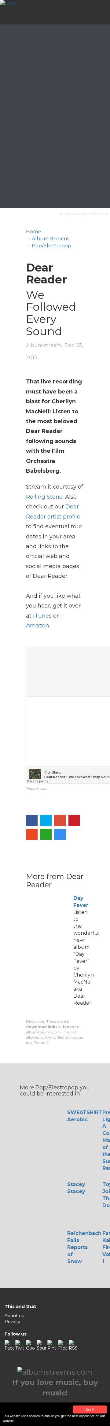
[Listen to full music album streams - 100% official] (9, 12)
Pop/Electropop (51, 246)
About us (14, 1315)
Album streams (50, 239)
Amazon (37, 625)
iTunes (42, 615)
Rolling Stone (44, 496)
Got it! (90, 1409)
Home (33, 232)
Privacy (12, 1321)
